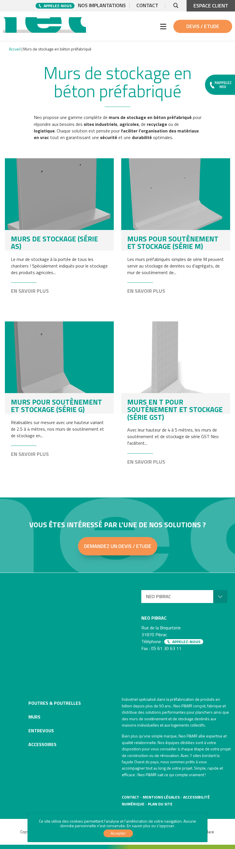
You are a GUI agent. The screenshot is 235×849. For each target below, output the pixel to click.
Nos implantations (102, 6)
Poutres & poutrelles (54, 703)
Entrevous (41, 730)
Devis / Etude (202, 26)
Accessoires (42, 744)
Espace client (210, 5)
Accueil (15, 49)
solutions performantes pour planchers (179, 712)
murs (133, 719)
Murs (34, 716)
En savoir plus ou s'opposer (150, 826)
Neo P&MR (188, 736)
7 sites (195, 755)
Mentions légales (161, 797)
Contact (147, 6)
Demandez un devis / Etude (117, 546)
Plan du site (160, 804)
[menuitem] (184, 596)
